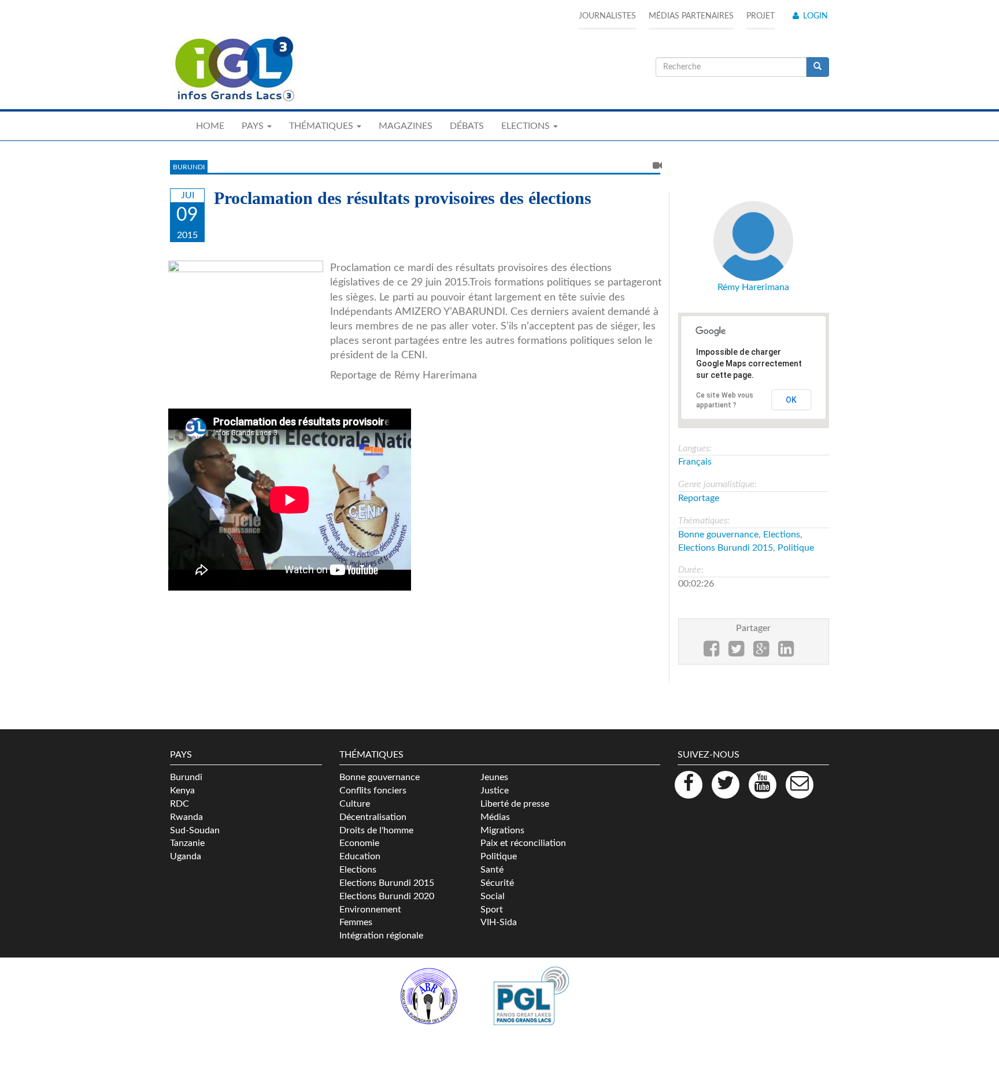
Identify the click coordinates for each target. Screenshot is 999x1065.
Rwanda (186, 817)
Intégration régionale (381, 935)
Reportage (698, 498)
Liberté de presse (514, 803)
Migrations (502, 830)
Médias (495, 817)
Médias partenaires (691, 16)
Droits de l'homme (376, 830)
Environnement (370, 909)
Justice (494, 790)
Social (492, 896)
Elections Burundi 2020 (386, 896)
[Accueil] (233, 69)
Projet (760, 16)
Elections (781, 534)
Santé (492, 869)
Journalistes (607, 16)
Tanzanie (187, 843)
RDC (179, 803)
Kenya (182, 790)
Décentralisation (372, 817)
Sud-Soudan (195, 830)
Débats (467, 126)
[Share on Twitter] (736, 652)
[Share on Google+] (761, 652)
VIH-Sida (498, 922)
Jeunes (494, 777)
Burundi (189, 167)
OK (791, 400)
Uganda (185, 856)
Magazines (405, 126)
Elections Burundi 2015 (725, 547)
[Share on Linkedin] (786, 652)
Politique (796, 547)
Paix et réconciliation (523, 843)
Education (359, 856)
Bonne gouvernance (718, 534)
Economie (359, 843)
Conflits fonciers (372, 790)
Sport (491, 909)
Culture (354, 803)
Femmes (355, 922)
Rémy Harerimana (753, 287)
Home (210, 126)
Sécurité (497, 883)
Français (695, 461)
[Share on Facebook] (711, 652)
